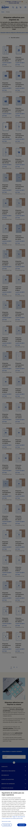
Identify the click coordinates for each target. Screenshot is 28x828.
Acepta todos (22, 824)
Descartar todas (6, 824)
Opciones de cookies (6, 821)
